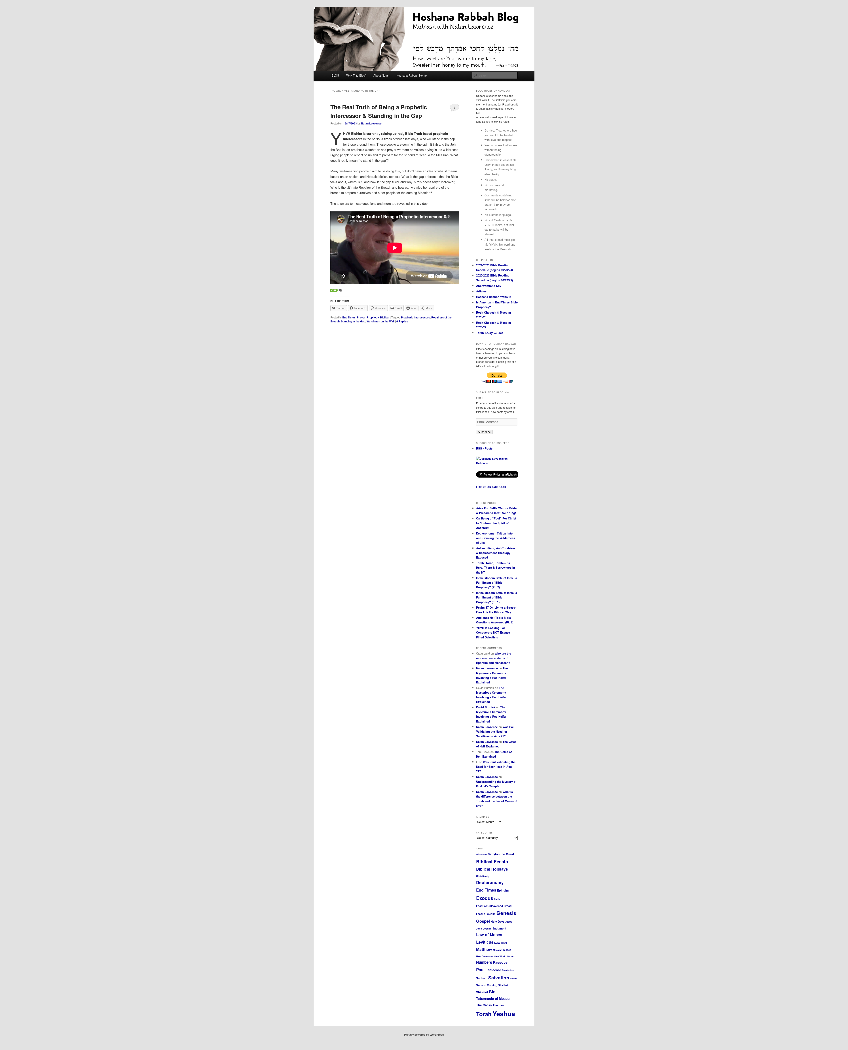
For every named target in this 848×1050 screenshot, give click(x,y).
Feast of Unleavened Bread (494, 906)
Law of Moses (489, 934)
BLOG (335, 75)
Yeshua (503, 1013)
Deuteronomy (490, 882)
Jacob (508, 922)
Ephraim (503, 890)
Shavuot (482, 992)
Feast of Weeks (486, 914)
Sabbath (481, 978)
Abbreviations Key (488, 286)
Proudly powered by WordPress (424, 1035)
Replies (402, 321)
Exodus (484, 897)
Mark (504, 942)
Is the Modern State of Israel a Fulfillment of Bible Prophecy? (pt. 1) (496, 597)
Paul (480, 970)
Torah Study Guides (489, 333)
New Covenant (484, 956)
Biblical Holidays (492, 869)
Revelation (508, 970)
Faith (497, 899)
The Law (498, 1005)
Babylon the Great (501, 854)
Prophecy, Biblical (378, 317)
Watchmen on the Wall (380, 321)
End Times (349, 317)
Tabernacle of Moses (493, 998)
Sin (492, 991)
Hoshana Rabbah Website (493, 297)
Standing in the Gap (353, 321)
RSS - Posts (484, 448)
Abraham (481, 854)
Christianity (483, 876)
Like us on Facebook (491, 487)
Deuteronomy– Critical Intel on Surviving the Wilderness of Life (495, 538)
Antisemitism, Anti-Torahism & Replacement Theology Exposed (495, 552)
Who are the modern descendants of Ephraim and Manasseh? (493, 658)
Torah (484, 1014)
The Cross (484, 1005)
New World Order (504, 956)
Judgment (499, 928)
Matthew (484, 949)
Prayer (361, 317)
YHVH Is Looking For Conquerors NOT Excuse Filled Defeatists (493, 632)
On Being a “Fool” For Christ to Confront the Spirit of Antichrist (496, 523)
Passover (501, 962)
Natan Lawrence (371, 123)
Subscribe (484, 432)
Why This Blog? (356, 75)
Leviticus (484, 942)
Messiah (497, 950)
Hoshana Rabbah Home (411, 75)
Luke (497, 943)
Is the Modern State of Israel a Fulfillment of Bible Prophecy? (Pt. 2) (496, 582)
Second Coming (486, 985)
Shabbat (503, 985)
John (479, 928)
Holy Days (497, 921)
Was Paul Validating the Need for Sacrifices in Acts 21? (495, 731)
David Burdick (485, 707)
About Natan (381, 75)
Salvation (498, 977)
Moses (507, 950)
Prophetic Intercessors (415, 317)
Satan (513, 978)
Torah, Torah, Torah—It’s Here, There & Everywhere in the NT (495, 567)
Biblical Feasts (492, 861)
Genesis (506, 912)
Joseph (487, 928)
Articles (481, 291)
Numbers (484, 962)
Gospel (483, 921)
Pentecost (493, 970)
